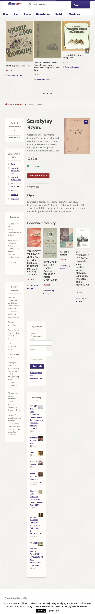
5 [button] (49, 93)
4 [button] (47, 93)
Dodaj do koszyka (15, 73)
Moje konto (74, 14)
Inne (25, 104)
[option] (19, 48)
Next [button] (87, 50)
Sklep (6, 14)
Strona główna (15, 104)
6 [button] (51, 93)
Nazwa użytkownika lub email (36, 336)
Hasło (32, 349)
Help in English (43, 14)
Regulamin (15, 199)
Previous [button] (8, 50)
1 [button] (42, 93)
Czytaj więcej (53, 610)
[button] (86, 122)
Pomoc (27, 14)
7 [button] (52, 93)
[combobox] (14, 137)
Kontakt (59, 14)
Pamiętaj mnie (37, 360)
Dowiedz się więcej (48, 292)
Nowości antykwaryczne (15, 170)
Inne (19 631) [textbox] (14, 137)
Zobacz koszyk (36, 378)
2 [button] (44, 93)
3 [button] (45, 93)
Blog (16, 14)
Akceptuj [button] (41, 611)
